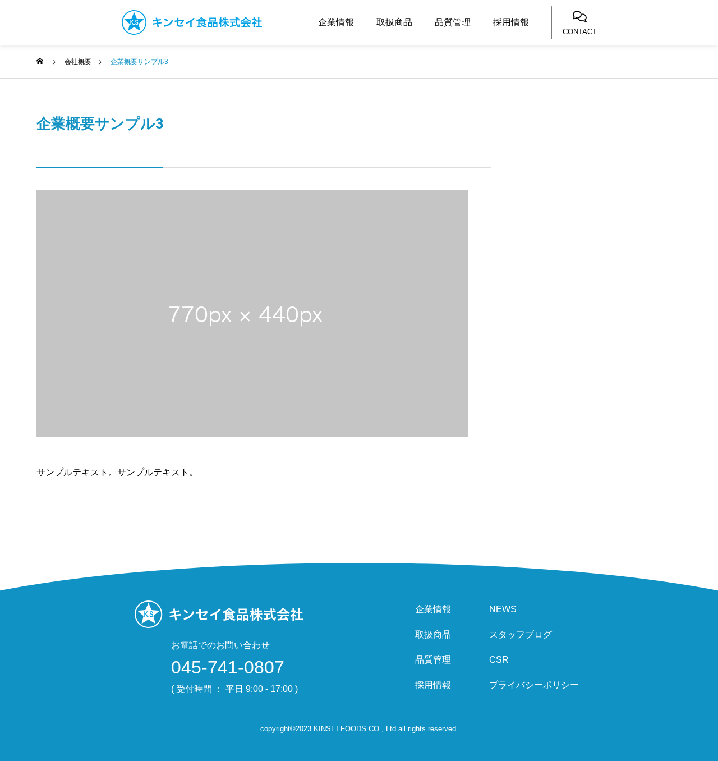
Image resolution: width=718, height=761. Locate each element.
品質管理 (453, 22)
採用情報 (511, 22)
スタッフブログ (520, 634)
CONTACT (580, 31)
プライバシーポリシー (534, 685)
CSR (499, 659)
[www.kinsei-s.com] (214, 22)
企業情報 (336, 22)
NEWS (503, 609)
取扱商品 (394, 22)
